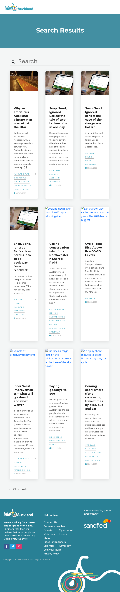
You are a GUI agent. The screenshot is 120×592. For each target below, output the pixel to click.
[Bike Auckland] (19, 7)
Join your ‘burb (52, 549)
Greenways (20, 466)
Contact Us (50, 522)
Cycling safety (22, 182)
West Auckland (93, 461)
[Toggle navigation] (112, 8)
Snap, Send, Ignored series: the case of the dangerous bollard (93, 118)
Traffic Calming (22, 470)
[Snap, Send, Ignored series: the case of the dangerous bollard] (95, 87)
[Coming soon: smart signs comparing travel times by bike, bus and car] (95, 364)
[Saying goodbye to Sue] (59, 364)
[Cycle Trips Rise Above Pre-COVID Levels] (95, 222)
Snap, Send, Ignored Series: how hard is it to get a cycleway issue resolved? (22, 257)
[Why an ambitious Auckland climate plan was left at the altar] (24, 87)
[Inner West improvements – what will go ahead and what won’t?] (24, 364)
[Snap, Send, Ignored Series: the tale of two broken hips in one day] (59, 87)
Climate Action (57, 317)
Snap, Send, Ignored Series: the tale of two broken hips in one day (58, 118)
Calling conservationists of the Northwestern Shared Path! (59, 253)
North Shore (92, 457)
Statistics (90, 298)
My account (66, 530)
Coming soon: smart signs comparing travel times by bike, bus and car (94, 397)
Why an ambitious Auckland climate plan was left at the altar (23, 118)
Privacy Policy (52, 553)
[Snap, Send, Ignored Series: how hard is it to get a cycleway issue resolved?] (24, 222)
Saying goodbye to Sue (58, 389)
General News (21, 190)
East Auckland (93, 453)
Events (63, 534)
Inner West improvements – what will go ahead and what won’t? (23, 395)
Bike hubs (49, 545)
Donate (48, 530)
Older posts (20, 489)
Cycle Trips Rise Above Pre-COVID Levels (93, 249)
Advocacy (65, 545)
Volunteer (49, 534)
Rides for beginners (55, 542)
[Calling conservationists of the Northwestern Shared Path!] (59, 222)
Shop (47, 538)
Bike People (20, 178)
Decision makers (22, 186)
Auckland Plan (22, 174)
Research (19, 315)
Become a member (54, 526)
